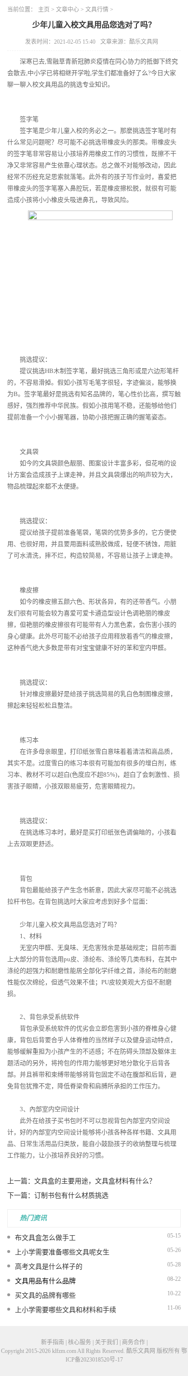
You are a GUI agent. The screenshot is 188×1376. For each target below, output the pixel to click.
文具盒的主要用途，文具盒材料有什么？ (95, 1181)
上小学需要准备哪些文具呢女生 (62, 1252)
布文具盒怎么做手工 (45, 1237)
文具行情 (96, 9)
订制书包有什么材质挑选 (71, 1195)
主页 (44, 9)
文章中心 (67, 9)
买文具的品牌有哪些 (45, 1295)
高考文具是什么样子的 (48, 1266)
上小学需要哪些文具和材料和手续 (65, 1310)
